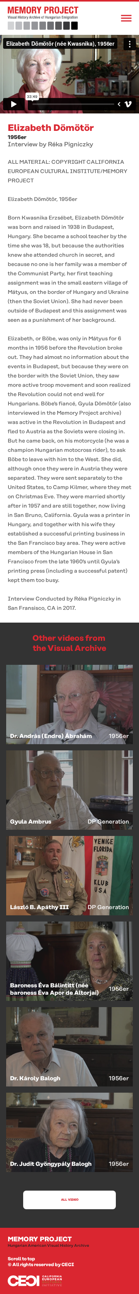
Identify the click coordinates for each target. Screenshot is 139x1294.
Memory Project (48, 1242)
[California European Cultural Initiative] (69, 1281)
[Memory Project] (43, 18)
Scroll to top (21, 1258)
